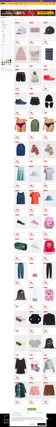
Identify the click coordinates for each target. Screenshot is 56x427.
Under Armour (16, 39)
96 (54, 19)
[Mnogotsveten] (6, 60)
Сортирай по (16, 19)
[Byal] (4, 60)
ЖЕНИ (9, 3)
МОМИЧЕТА (17, 3)
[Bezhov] (2, 60)
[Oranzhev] (8, 60)
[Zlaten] (10, 64)
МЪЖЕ (12, 3)
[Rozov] (4, 62)
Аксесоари (3, 26)
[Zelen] (8, 62)
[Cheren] (10, 60)
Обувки (2, 22)
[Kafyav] (10, 62)
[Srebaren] (8, 64)
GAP (29, 159)
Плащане (53, 3)
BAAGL (15, 159)
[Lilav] (2, 64)
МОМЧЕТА (21, 3)
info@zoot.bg (5, 417)
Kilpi (14, 328)
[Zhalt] (6, 64)
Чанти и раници (4, 24)
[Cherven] (2, 62)
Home (25, 3)
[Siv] (4, 64)
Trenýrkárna (30, 375)
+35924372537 (5, 416)
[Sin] (6, 62)
